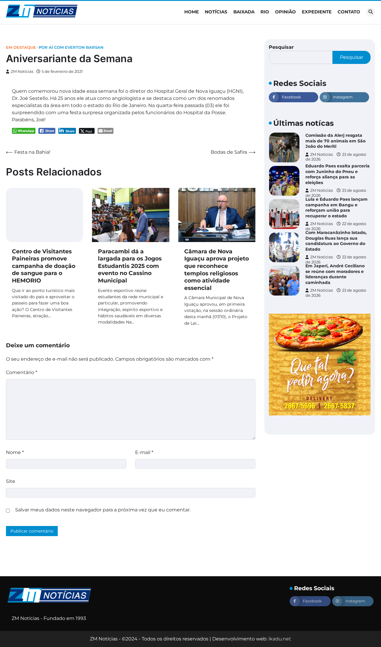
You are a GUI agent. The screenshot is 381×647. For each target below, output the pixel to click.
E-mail (144, 452)
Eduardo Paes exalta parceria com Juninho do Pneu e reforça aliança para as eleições (337, 174)
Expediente (317, 12)
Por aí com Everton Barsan (71, 47)
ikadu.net (279, 639)
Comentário (21, 372)
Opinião (285, 12)
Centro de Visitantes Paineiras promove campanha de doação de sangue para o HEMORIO (43, 266)
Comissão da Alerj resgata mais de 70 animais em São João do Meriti (335, 141)
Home (191, 12)
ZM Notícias (22, 71)
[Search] (370, 12)
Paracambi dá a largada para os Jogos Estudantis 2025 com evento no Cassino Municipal (130, 266)
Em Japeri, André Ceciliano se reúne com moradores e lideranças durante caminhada (335, 274)
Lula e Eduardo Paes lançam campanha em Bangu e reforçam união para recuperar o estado (336, 208)
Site (10, 481)
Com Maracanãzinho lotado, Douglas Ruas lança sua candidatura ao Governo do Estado (336, 241)
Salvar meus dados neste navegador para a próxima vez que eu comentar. (102, 510)
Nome (15, 452)
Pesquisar (281, 47)
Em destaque (21, 47)
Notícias (216, 12)
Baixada (243, 12)
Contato (349, 12)
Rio (264, 12)
